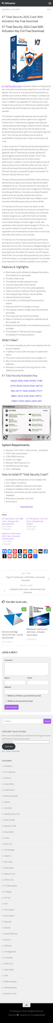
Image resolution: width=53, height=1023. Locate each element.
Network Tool (9, 874)
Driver (6, 838)
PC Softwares (8, 3)
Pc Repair (8, 892)
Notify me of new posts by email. (20, 701)
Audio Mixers (9, 790)
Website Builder (10, 987)
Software (8, 946)
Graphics (7, 856)
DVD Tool (8, 844)
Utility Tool (8, 963)
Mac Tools (8, 862)
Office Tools (9, 880)
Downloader (9, 832)
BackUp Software (11, 796)
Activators (8, 766)
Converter (8, 808)
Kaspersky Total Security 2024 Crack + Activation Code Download (11, 536)
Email (30, 678)
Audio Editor (9, 784)
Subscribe (9, 746)
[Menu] (50, 3)
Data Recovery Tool (12, 814)
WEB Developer (10, 981)
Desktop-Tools (10, 826)
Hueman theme (39, 1015)
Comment (9, 660)
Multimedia (8, 868)
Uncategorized (10, 952)
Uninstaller (8, 957)
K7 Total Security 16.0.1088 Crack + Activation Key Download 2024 (12, 521)
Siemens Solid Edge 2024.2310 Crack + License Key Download (12, 635)
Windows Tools (10, 993)
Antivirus (6, 9)
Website (8, 687)
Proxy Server (9, 916)
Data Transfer (9, 820)
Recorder (8, 922)
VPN (6, 975)
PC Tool (7, 898)
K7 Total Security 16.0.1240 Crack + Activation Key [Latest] (37, 521)
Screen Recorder (10, 934)
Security (16, 9)
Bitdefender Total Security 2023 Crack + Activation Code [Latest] (36, 632)
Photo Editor (9, 910)
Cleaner (7, 802)
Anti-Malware (9, 772)
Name (7, 678)
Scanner (7, 928)
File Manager (9, 850)
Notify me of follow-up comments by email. (24, 696)
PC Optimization (10, 886)
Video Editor (9, 969)
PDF (6, 904)
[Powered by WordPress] (18, 1015)
